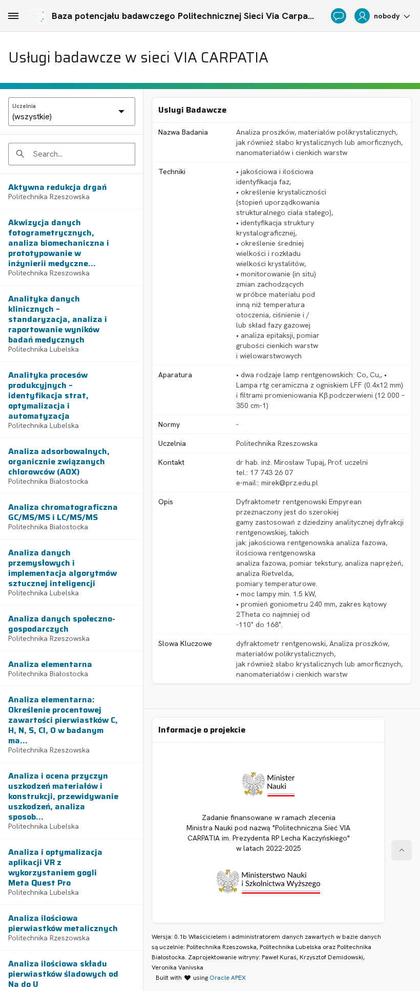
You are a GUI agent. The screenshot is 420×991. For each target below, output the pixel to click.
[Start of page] (401, 850)
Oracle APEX (227, 978)
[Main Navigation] (13, 16)
